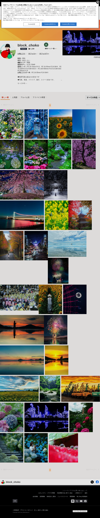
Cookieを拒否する (50, 24)
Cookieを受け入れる (68, 24)
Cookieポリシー (22, 18)
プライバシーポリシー (28, 20)
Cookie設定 (31, 24)
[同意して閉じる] (97, 2)
